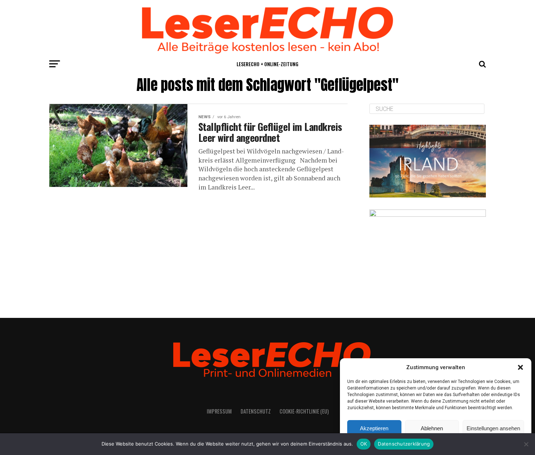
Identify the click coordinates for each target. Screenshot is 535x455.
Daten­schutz (256, 411)
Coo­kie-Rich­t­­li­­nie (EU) (304, 411)
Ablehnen (432, 428)
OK (363, 444)
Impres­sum (219, 411)
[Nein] (526, 444)
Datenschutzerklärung (404, 444)
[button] (520, 367)
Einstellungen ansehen (493, 428)
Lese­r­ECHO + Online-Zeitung (267, 64)
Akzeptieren (374, 428)
